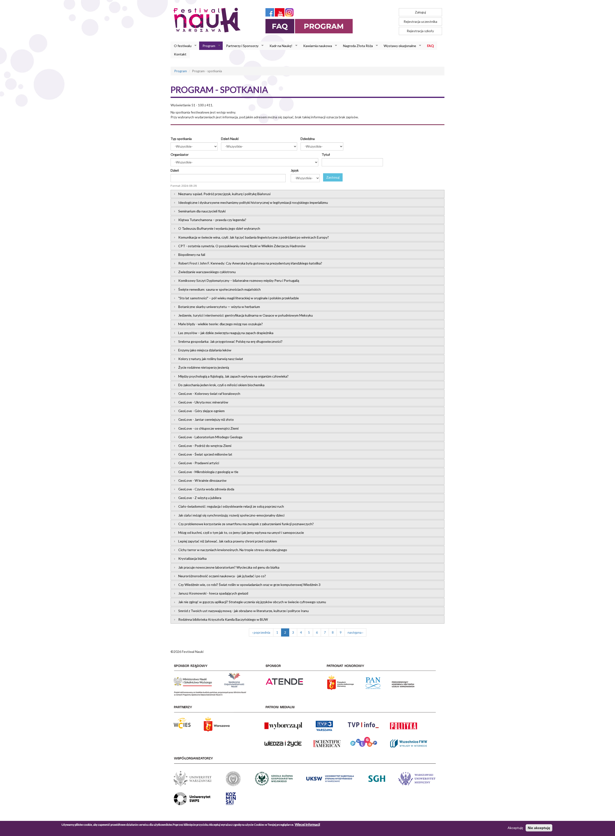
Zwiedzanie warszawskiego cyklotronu (207, 272)
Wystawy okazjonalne (398, 46)
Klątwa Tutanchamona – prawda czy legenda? (212, 220)
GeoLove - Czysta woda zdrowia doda (206, 489)
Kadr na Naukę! (279, 46)
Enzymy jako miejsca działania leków (204, 350)
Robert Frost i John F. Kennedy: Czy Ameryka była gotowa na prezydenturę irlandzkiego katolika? (250, 263)
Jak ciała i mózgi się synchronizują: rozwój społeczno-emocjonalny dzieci (231, 515)
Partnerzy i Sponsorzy (240, 46)
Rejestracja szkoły (420, 31)
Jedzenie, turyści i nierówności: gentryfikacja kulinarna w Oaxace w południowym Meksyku (245, 315)
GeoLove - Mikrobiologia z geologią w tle (208, 472)
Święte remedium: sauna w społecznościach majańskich (219, 289)
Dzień (175, 170)
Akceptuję (515, 828)
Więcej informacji (307, 824)
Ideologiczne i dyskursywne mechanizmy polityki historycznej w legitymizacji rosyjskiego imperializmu (253, 202)
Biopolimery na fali (191, 255)
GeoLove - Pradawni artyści (198, 463)
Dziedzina (308, 139)
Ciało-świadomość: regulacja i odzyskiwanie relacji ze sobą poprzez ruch (231, 506)
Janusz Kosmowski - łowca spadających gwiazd (213, 593)
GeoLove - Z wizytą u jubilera (199, 498)
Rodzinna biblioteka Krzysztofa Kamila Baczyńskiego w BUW (223, 619)
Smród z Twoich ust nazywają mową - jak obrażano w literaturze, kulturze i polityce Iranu (243, 611)
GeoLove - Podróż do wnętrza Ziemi (204, 446)
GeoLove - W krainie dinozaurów (202, 480)
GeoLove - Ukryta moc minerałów (203, 402)
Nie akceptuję (539, 828)
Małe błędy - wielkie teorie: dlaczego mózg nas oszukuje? (220, 324)
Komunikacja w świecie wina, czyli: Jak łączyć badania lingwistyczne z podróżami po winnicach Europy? (253, 237)
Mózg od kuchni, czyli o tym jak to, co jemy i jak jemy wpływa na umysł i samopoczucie (241, 532)
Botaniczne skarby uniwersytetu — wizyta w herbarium (219, 307)
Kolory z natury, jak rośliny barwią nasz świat (210, 359)
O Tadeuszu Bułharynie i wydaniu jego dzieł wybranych (219, 228)
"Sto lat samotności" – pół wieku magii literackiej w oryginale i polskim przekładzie (238, 298)
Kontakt (180, 54)
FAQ (430, 46)
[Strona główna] (208, 20)
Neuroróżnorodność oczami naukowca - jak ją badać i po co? (222, 576)
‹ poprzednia (261, 632)
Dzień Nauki (230, 139)
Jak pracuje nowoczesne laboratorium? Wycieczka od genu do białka (228, 567)
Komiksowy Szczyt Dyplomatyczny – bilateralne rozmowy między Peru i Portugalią (238, 280)
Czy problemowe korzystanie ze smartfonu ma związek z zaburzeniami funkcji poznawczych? (246, 524)
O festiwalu (181, 46)
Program (207, 46)
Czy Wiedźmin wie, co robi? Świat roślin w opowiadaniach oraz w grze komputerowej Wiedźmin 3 (249, 585)
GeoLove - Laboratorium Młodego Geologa (210, 437)
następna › (355, 632)
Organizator (180, 154)
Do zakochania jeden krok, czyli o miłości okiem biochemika (221, 385)
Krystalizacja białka (192, 558)
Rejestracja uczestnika (420, 21)
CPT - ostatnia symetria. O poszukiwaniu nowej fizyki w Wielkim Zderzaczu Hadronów (242, 246)
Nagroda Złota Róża (356, 46)
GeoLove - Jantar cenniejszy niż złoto (206, 419)
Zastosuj (332, 177)
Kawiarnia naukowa (316, 46)
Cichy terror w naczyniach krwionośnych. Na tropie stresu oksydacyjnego (232, 550)
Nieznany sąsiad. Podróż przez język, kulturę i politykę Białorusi (224, 194)
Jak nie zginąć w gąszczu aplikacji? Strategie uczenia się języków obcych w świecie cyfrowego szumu (252, 602)
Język (295, 170)
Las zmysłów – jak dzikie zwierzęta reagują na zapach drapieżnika (225, 333)
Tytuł (326, 154)
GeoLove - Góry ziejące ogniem (201, 411)
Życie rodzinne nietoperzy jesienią (203, 367)
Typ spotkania (181, 139)
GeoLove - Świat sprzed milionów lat (205, 454)
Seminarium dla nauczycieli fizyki (202, 211)
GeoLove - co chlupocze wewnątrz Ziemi (208, 428)
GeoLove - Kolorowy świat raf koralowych (209, 393)
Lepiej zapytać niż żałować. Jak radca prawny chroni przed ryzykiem (227, 541)
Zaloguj (420, 12)
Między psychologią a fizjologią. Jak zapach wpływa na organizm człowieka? (233, 376)
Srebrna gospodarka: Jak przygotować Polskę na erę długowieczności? (230, 341)
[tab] (307, 194)
